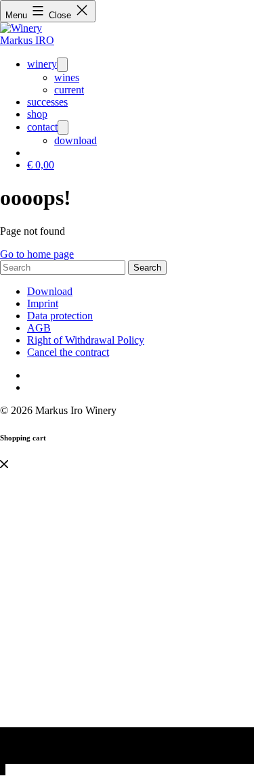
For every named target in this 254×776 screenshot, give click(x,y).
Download (49, 291)
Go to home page (37, 254)
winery (42, 64)
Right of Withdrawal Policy (85, 340)
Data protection (60, 315)
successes (47, 102)
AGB (39, 328)
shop (37, 114)
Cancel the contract (68, 352)
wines (66, 77)
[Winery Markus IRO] (34, 40)
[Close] (4, 464)
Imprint (42, 303)
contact (42, 127)
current (69, 89)
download (75, 140)
